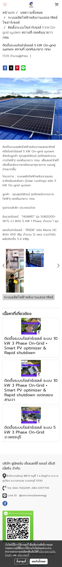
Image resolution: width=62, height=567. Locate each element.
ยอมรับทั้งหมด (39, 561)
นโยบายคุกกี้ (23, 555)
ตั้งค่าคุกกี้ (21, 561)
